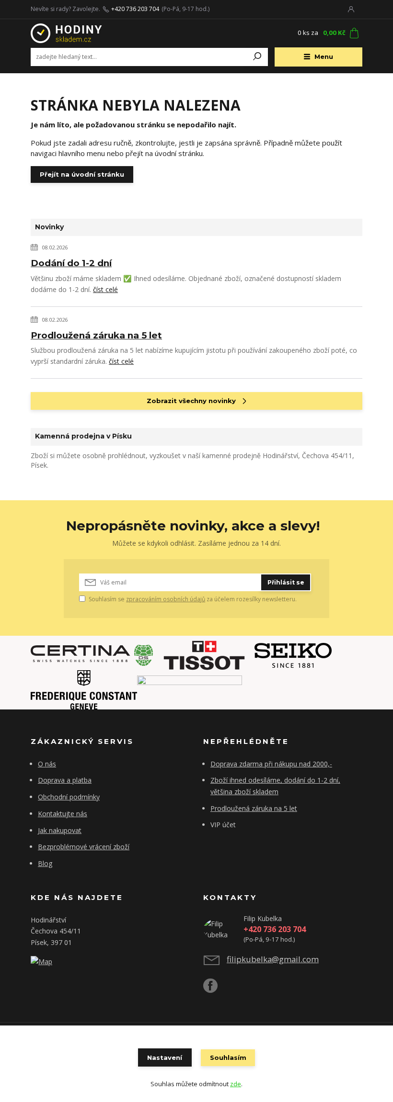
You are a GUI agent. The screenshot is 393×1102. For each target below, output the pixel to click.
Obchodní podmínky (69, 796)
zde (235, 1084)
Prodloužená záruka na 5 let (96, 335)
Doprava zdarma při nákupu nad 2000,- (271, 763)
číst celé (105, 289)
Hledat (257, 57)
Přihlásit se (285, 582)
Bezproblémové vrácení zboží (83, 846)
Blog (45, 863)
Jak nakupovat (59, 830)
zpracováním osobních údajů (165, 599)
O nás (47, 763)
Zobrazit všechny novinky (191, 401)
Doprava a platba (65, 780)
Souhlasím (228, 1057)
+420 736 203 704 (135, 9)
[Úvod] (88, 33)
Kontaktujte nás (62, 813)
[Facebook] (215, 989)
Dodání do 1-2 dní (71, 263)
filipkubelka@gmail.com (273, 959)
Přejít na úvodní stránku (82, 174)
